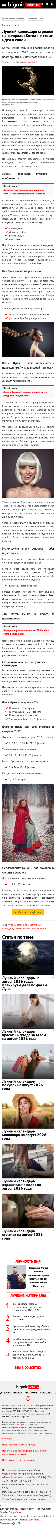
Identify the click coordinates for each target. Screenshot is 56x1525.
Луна (10, 924)
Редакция (7, 1438)
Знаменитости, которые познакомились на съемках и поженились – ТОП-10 (28, 1307)
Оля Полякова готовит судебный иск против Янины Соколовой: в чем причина (30, 1342)
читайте (12, 904)
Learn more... (34, 1519)
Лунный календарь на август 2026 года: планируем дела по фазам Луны (24, 983)
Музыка (17, 1392)
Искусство (46, 1392)
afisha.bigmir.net (21, 1425)
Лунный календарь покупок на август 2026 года (22, 1085)
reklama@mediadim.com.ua (16, 1477)
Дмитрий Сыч (29, 62)
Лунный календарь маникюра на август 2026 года (24, 1135)
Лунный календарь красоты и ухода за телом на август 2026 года (24, 1035)
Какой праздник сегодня (13, 18)
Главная (6, 24)
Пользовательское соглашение (18, 1460)
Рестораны (31, 1392)
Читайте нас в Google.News (28, 912)
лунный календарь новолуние (30, 928)
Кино (7, 1392)
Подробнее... (16, 1512)
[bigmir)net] (17, 4)
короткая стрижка (23, 924)
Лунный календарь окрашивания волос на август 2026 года (21, 1184)
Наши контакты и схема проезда (19, 1444)
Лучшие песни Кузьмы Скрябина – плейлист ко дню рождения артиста (31, 1328)
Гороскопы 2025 (36, 18)
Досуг (17, 24)
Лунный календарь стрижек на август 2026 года (22, 1234)
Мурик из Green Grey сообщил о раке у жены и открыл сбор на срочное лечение (29, 1354)
